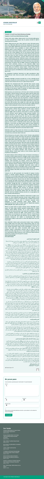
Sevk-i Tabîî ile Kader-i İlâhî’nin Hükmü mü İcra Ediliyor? (11, 466)
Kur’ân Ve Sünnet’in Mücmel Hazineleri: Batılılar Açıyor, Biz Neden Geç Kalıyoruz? (11, 456)
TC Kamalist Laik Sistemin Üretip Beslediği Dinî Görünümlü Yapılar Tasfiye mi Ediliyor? (11, 452)
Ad (6, 398)
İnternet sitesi (7, 403)
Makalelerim (8, 31)
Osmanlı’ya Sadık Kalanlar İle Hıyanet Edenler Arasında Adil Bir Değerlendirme (11, 431)
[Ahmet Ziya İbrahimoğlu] (37, 369)
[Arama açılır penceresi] (38, 22)
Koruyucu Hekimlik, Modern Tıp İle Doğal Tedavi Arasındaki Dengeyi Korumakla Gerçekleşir (11, 436)
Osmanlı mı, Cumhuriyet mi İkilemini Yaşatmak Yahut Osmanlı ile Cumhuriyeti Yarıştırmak (11, 461)
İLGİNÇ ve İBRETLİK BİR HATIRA (9, 447)
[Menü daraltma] (40, 23)
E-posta (24, 398)
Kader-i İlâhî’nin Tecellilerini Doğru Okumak (11, 441)
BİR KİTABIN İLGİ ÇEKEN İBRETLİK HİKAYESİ (12, 444)
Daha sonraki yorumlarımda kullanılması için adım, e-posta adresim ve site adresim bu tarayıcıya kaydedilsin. (21, 411)
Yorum (6, 384)
